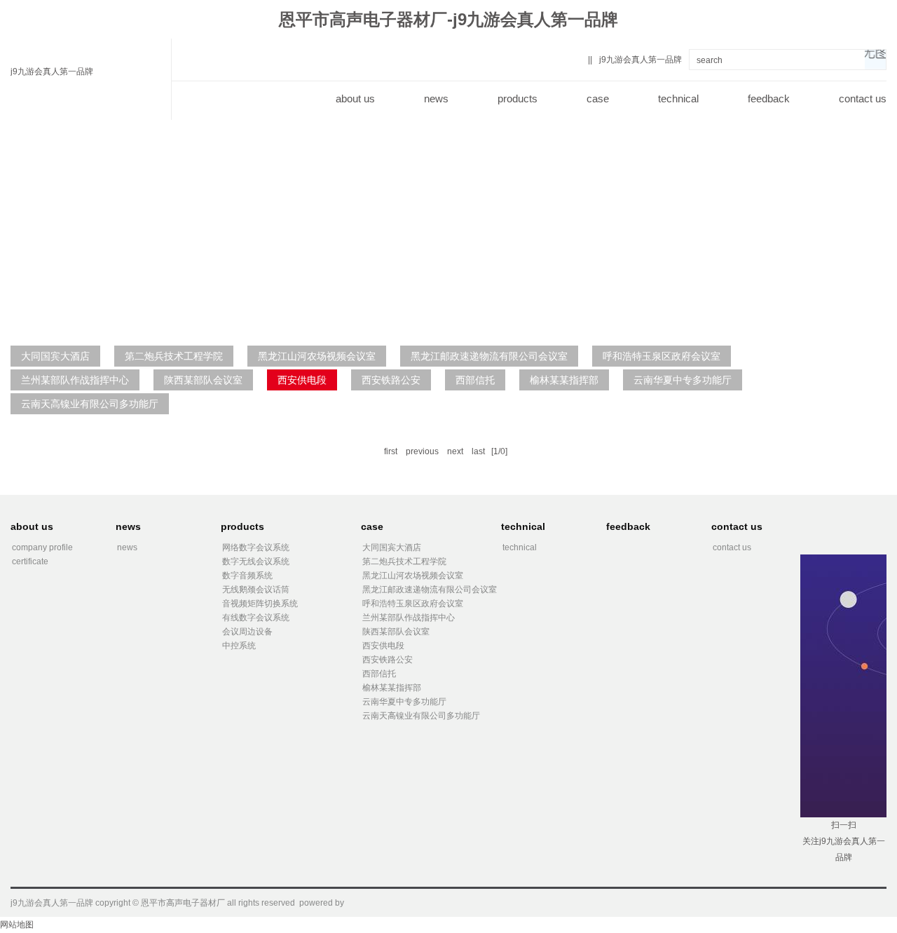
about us (355, 98)
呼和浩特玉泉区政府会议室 (661, 356)
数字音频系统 (247, 575)
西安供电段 (302, 380)
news (436, 98)
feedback (769, 98)
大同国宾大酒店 (55, 356)
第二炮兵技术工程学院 (174, 356)
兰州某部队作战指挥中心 (75, 380)
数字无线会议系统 (255, 561)
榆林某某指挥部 (564, 380)
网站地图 (17, 924)
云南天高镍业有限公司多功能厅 (89, 403)
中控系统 (239, 646)
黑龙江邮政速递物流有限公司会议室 (489, 356)
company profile (42, 547)
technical (678, 98)
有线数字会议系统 (255, 617)
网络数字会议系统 (255, 547)
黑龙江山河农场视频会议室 (317, 356)
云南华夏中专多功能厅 (683, 380)
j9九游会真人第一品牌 (52, 71)
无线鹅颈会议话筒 (255, 589)
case (598, 98)
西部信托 (475, 380)
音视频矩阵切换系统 (260, 603)
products (517, 98)
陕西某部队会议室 (203, 380)
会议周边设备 (247, 631)
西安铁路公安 (391, 380)
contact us (862, 98)
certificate (30, 561)
